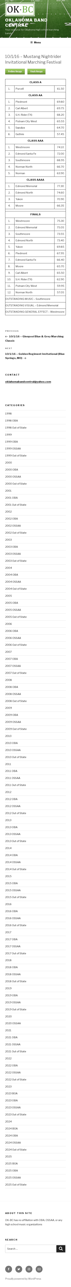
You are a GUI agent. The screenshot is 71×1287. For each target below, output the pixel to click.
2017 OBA (11, 939)
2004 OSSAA (13, 581)
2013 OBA (11, 827)
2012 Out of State (15, 813)
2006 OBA (11, 631)
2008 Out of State (16, 701)
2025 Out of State (16, 1184)
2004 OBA (11, 574)
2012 (8, 792)
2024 (8, 1121)
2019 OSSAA (13, 1002)
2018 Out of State (15, 981)
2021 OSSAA (13, 1044)
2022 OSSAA (13, 1072)
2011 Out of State (15, 785)
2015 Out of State (15, 897)
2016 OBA (11, 911)
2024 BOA (11, 1128)
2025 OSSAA (13, 1177)
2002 (8, 511)
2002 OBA (11, 518)
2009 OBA (11, 715)
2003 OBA (11, 546)
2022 (8, 1058)
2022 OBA (11, 1065)
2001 (8, 490)
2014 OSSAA (13, 862)
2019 (8, 988)
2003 (8, 539)
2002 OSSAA (13, 525)
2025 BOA (11, 1163)
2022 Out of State (15, 1079)
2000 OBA (11, 469)
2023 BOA (11, 1093)
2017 (8, 932)
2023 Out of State (15, 1114)
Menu (37, 42)
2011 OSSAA (12, 778)
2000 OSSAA (13, 476)
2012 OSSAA (13, 806)
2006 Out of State (16, 644)
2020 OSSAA (13, 1023)
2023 (8, 1086)
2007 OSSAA (13, 665)
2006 (8, 624)
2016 (8, 904)
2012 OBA (11, 799)
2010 (8, 736)
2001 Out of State (15, 504)
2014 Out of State (15, 869)
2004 (8, 567)
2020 (8, 1016)
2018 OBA (11, 967)
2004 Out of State (16, 588)
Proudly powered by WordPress (23, 1278)
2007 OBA (11, 658)
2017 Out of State (15, 953)
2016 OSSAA (13, 918)
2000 (8, 462)
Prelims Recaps (15, 71)
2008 (8, 680)
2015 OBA (11, 883)
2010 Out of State (15, 757)
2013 (8, 820)
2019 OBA (11, 995)
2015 (8, 876)
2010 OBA (11, 743)
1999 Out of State (16, 455)
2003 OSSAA (13, 553)
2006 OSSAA (13, 638)
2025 (8, 1156)
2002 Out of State (16, 532)
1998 (8, 413)
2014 (8, 848)
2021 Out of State (15, 1051)
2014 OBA (11, 855)
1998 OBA (11, 420)
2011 (8, 764)
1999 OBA (11, 441)
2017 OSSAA (13, 946)
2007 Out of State (16, 673)
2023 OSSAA (13, 1107)
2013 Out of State (15, 841)
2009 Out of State (16, 729)
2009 (8, 707)
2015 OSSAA (13, 890)
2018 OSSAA (13, 974)
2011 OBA (11, 771)
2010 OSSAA (13, 750)
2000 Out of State (16, 483)
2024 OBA (11, 1135)
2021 (8, 1030)
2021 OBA (11, 1037)
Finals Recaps (36, 71)
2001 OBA (11, 497)
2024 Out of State (16, 1149)
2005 (8, 595)
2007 (8, 651)
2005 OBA (11, 602)
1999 (8, 434)
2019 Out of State (15, 1009)
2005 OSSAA (13, 609)
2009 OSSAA (13, 722)
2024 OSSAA (13, 1142)
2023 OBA (11, 1100)
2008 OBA (11, 687)
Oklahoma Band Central (26, 23)
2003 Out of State (16, 560)
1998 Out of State (16, 427)
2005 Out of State (16, 616)
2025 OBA (11, 1170)
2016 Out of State (15, 925)
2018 (8, 960)
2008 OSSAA (13, 694)
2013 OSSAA (13, 834)
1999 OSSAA (13, 448)
